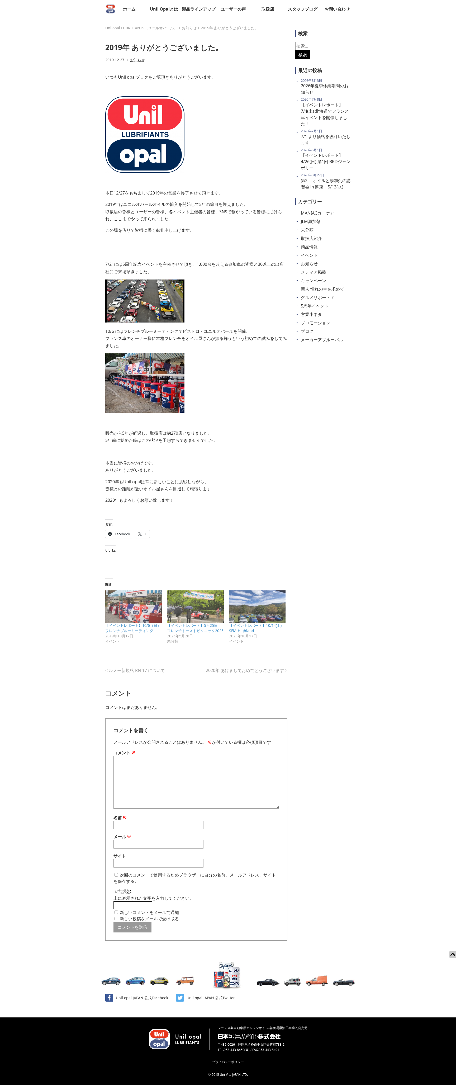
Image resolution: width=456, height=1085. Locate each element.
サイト (119, 856)
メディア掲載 (313, 272)
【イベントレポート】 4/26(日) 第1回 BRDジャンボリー (325, 161)
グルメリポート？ (318, 297)
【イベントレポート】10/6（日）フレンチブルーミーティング (133, 628)
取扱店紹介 (311, 238)
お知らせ (137, 59)
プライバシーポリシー (228, 1062)
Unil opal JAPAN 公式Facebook (142, 997)
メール (122, 837)
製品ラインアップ (199, 9)
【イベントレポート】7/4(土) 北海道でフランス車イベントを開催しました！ (325, 114)
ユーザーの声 (233, 9)
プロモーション (315, 323)
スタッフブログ (302, 9)
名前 (120, 818)
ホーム (129, 9)
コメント (124, 753)
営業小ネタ (311, 314)
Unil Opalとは (164, 9)
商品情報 (309, 247)
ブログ (307, 331)
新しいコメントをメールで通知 (149, 912)
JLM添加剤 (311, 221)
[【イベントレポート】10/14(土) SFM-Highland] (257, 606)
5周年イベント (315, 306)
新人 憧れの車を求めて (322, 289)
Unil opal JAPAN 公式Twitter (211, 997)
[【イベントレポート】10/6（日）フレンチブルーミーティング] (133, 606)
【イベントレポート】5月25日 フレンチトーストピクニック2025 (195, 628)
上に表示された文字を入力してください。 (153, 898)
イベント (309, 255)
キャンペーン (313, 280)
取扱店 (268, 9)
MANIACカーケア (317, 213)
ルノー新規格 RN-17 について (137, 670)
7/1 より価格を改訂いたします (325, 140)
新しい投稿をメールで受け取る (149, 919)
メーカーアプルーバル (322, 340)
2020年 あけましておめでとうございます (245, 670)
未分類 (307, 230)
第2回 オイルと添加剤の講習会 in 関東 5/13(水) (326, 184)
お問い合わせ (337, 9)
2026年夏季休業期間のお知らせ (324, 89)
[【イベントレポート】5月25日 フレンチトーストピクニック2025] (195, 606)
